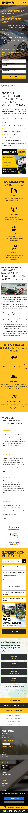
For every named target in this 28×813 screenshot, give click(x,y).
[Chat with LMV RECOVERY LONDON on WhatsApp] (5, 811)
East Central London (6, 777)
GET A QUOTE (14, 76)
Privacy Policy (22, 795)
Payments (4, 785)
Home (2, 85)
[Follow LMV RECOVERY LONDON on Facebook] (2, 741)
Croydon (4, 772)
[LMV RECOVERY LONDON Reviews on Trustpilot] (14, 528)
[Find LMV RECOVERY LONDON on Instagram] (10, 741)
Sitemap (4, 790)
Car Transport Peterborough (14, 724)
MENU (24, 2)
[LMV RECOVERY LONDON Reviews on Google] (14, 543)
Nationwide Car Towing (11, 85)
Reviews (4, 754)
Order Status (5, 783)
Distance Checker (6, 788)
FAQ (3, 752)
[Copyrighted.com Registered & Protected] (6, 743)
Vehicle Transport (14, 710)
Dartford (4, 767)
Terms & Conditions (6, 759)
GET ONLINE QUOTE (15, 807)
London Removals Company (14, 715)
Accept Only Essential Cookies (14, 802)
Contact (4, 749)
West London (5, 770)
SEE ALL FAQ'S (14, 631)
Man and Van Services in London (14, 718)
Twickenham (5, 765)
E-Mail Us (5, 736)
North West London (6, 774)
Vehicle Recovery (14, 700)
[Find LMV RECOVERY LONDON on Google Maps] (12, 741)
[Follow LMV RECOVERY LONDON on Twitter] (5, 741)
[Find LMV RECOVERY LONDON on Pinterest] (8, 741)
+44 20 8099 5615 (15, 705)
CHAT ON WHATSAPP (16, 811)
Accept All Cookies (14, 798)
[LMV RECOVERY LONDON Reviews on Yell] (14, 535)
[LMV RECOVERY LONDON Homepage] (8, 2)
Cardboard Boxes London (14, 721)
